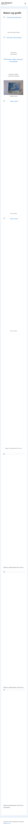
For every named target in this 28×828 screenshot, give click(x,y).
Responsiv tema (6, 823)
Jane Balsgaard (6, 3)
